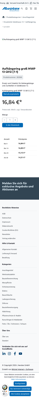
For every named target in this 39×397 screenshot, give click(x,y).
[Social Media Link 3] (15, 353)
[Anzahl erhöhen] (15, 120)
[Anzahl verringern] (4, 120)
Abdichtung (6, 312)
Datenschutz (6, 218)
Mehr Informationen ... (19, 379)
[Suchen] (22, 8)
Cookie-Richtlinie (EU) (10, 230)
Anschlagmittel (7, 270)
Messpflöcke (7, 283)
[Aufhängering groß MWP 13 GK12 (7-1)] (19, 50)
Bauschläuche (7, 295)
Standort (5, 341)
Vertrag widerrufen (8, 238)
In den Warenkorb (12, 125)
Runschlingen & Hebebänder (12, 320)
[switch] (5, 394)
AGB (3, 214)
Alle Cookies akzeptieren (20, 394)
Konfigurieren (20, 383)
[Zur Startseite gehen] (9, 9)
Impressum (6, 222)
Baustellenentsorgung (10, 307)
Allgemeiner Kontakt (9, 249)
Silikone (5, 303)
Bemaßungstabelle (11, 94)
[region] (19, 50)
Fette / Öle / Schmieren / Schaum (14, 324)
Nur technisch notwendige (20, 389)
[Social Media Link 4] (20, 353)
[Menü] (35, 8)
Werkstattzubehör (8, 274)
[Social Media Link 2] (9, 353)
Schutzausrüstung (8, 287)
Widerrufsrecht (7, 226)
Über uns (5, 337)
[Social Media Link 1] (4, 353)
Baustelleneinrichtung (10, 279)
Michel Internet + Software (22, 369)
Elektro (4, 291)
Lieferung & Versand (9, 254)
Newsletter (6, 234)
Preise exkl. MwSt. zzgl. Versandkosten (17, 110)
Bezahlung (6, 258)
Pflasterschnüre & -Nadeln (11, 316)
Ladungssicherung (8, 299)
